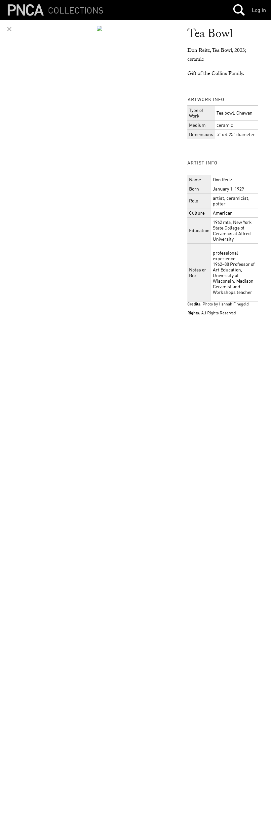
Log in (259, 10)
